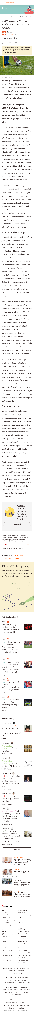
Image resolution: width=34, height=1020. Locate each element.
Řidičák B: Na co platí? (24, 958)
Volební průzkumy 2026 (8, 915)
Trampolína (10, 980)
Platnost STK (21, 963)
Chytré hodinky (23, 992)
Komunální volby (6, 925)
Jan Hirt (20, 917)
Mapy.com (16, 968)
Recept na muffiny (23, 934)
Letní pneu (27, 989)
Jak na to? (17, 588)
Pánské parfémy (16, 994)
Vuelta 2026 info (22, 912)
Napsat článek (17, 524)
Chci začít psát (16, 583)
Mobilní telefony (23, 987)
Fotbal (21, 555)
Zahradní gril (21, 982)
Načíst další (17, 849)
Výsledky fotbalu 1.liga (8, 934)
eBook (5, 43)
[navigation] (2, 2)
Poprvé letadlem (6, 953)
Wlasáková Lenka (6, 723)
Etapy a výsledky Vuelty (24, 915)
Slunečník (17, 980)
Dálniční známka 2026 (24, 953)
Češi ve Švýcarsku (6, 958)
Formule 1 (4, 941)
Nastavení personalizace (17, 1008)
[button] (17, 65)
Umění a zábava (8, 811)
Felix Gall (20, 922)
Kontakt (15, 1003)
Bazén (15, 977)
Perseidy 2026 (12, 970)
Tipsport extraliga (6, 936)
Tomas (3, 808)
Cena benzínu (21, 970)
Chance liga (5, 931)
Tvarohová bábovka (23, 939)
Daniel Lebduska (6, 793)
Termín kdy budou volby (8, 920)
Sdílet (12, 43)
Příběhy (5, 831)
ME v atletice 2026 (7, 939)
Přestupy (16, 558)
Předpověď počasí (25, 968)
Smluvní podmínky (25, 1000)
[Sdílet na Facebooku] (20, 548)
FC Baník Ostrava (7, 558)
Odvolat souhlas (23, 1005)
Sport (16, 555)
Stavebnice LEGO (7, 989)
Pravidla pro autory (10, 1005)
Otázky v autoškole (23, 960)
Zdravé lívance (22, 936)
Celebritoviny (6, 828)
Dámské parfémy (18, 989)
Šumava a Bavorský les (8, 955)
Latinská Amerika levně (8, 960)
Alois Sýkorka (5, 743)
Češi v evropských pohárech (16, 973)
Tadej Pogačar (22, 920)
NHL (3, 944)
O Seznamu (13, 1000)
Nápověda (8, 1003)
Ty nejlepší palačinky (23, 931)
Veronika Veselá (6, 773)
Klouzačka (23, 980)
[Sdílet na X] (23, 548)
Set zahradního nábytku (10, 982)
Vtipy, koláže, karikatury (7, 747)
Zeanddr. (4, 758)
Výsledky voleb (6, 917)
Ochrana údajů (23, 1003)
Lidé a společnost (9, 726)
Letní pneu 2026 (22, 950)
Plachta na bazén (23, 977)
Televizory (15, 992)
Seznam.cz (23, 2)
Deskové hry (8, 992)
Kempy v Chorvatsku (7, 950)
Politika (5, 776)
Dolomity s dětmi (6, 963)
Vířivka (28, 982)
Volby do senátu (6, 922)
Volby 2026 (4, 912)
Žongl (9, 32)
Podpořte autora (7, 38)
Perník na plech (22, 944)
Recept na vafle (22, 941)
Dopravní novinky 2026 (24, 955)
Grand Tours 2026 (23, 925)
